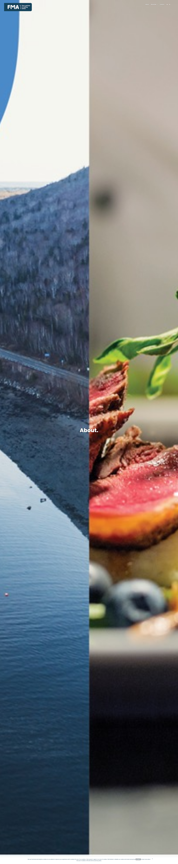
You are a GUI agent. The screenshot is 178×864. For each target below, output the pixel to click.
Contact (162, 4)
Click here (138, 859)
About (147, 4)
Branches (153, 4)
